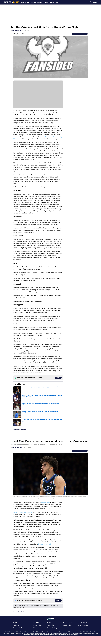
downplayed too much (44, 544)
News (22, 2)
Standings (40, 2)
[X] (93, 2)
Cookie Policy (67, 625)
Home (15, 429)
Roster (46, 2)
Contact (49, 622)
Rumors (27, 2)
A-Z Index (36, 628)
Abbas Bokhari (17, 447)
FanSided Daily (82, 622)
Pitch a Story (17, 625)
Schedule (33, 2)
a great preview (45, 502)
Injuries (52, 2)
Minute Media (11, 631)
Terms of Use (51, 625)
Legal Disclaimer (83, 625)
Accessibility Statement (20, 628)
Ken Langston (16, 30)
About (15, 622)
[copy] (23, 34)
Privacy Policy (37, 625)
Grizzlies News (22, 429)
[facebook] (90, 2)
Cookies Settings (52, 628)
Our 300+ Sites (67, 622)
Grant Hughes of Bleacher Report (23, 512)
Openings (36, 622)
